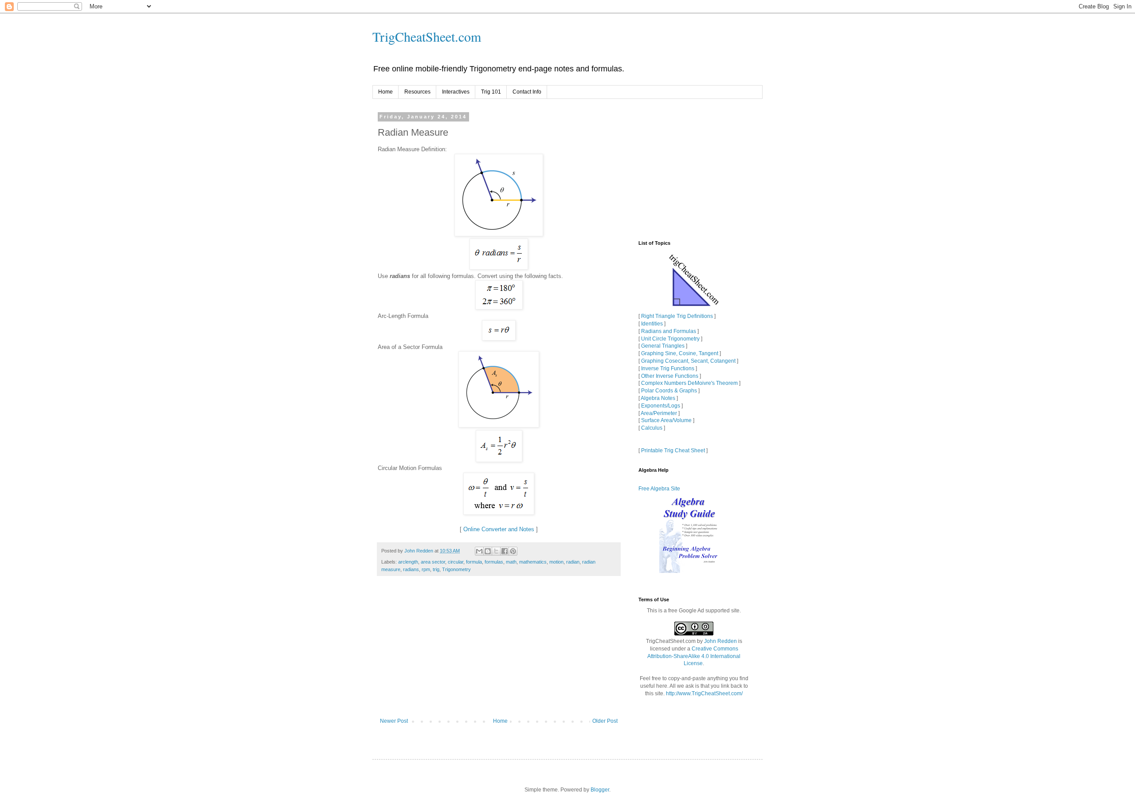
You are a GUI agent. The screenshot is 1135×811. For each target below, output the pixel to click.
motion (556, 561)
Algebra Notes (658, 398)
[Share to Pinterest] (513, 551)
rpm (426, 569)
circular (455, 561)
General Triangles (663, 346)
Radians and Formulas (668, 331)
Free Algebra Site (659, 489)
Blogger (600, 790)
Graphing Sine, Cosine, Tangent (679, 353)
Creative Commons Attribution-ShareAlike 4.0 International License (693, 656)
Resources (417, 92)
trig (436, 569)
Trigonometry (456, 569)
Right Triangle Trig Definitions (677, 316)
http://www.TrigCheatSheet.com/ (704, 693)
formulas (494, 561)
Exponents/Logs (660, 406)
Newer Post (394, 721)
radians (411, 569)
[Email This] (479, 551)
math (511, 561)
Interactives (456, 92)
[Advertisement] (498, 651)
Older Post (605, 721)
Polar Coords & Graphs (669, 391)
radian (572, 561)
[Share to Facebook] (504, 551)
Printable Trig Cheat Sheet (673, 450)
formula (474, 561)
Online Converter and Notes (498, 529)
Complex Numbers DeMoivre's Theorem (689, 383)
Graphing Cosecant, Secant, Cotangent (688, 361)
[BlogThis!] (487, 551)
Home (385, 92)
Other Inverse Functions (669, 376)
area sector (433, 561)
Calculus (651, 428)
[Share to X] (496, 551)
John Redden (720, 641)
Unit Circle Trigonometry (670, 339)
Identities (652, 324)
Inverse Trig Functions (667, 368)
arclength (408, 561)
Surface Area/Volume (666, 420)
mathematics (533, 561)
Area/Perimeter (659, 413)
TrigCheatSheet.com (426, 36)
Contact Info (527, 92)
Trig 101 (491, 92)
